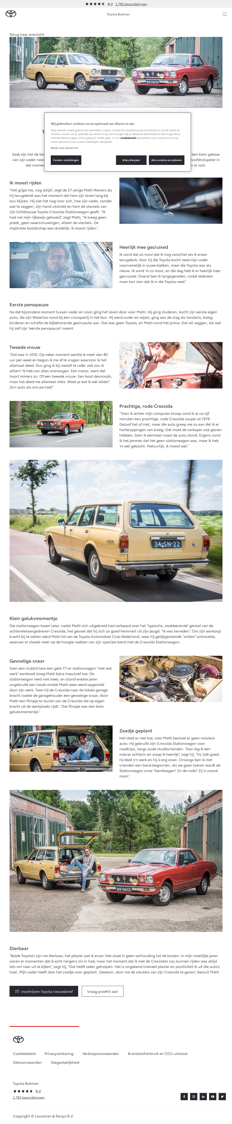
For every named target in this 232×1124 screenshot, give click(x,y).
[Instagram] (193, 1096)
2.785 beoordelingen (131, 4)
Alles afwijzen (131, 160)
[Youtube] (212, 1096)
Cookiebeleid (24, 1053)
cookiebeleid (128, 138)
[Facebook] (184, 1096)
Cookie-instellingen (66, 160)
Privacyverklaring (59, 1053)
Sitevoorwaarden (27, 1062)
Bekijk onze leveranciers (65, 148)
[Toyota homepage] (10, 14)
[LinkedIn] (203, 1096)
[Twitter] (222, 1096)
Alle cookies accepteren (166, 160)
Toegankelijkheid (65, 1062)
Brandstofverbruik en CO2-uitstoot (158, 1053)
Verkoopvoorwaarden (100, 1053)
